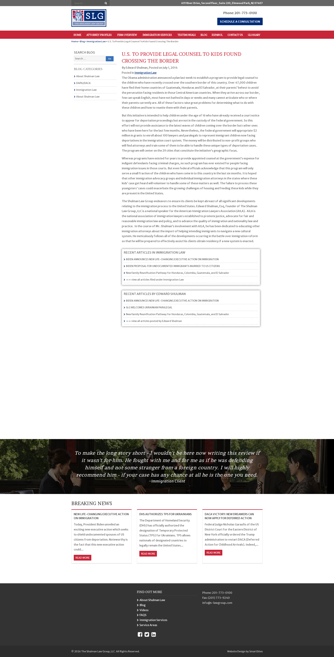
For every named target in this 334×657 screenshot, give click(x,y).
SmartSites (256, 651)
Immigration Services (157, 34)
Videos (144, 610)
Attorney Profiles (99, 34)
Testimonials (187, 34)
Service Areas (148, 625)
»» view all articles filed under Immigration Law (155, 279)
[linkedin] (153, 634)
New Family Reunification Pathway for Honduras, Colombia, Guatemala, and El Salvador (177, 273)
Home (77, 34)
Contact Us (235, 34)
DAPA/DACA (83, 83)
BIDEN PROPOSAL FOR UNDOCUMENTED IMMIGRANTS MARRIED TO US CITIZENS (173, 266)
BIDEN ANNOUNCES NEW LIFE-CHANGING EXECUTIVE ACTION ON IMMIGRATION (172, 259)
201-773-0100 (245, 13)
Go (106, 3)
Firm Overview (127, 34)
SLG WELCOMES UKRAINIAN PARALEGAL (149, 307)
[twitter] (147, 634)
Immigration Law (86, 90)
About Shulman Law (88, 76)
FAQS (143, 615)
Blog (204, 34)
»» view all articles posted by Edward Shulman (154, 321)
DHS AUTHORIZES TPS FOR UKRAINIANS (165, 514)
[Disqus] (191, 376)
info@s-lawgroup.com (217, 603)
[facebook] (140, 634)
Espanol (217, 34)
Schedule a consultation (240, 21)
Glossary (254, 34)
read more (82, 557)
